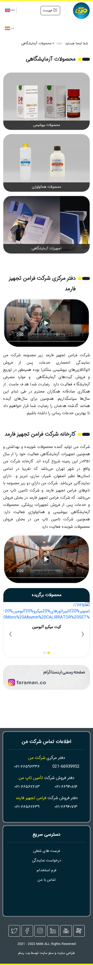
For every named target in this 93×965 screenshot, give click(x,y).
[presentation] (82, 634)
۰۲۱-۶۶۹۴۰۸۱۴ (66, 786)
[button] (48, 652)
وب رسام (24, 953)
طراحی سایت (66, 953)
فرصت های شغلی (46, 851)
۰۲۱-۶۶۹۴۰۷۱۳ (66, 806)
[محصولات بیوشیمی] (46, 101)
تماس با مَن (46, 880)
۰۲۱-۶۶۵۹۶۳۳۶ (27, 766)
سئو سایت (46, 953)
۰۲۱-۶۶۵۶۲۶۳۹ (27, 806)
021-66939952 (66, 766)
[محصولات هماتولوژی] (46, 163)
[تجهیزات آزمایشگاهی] (46, 225)
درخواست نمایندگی (46, 861)
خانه (59, 43)
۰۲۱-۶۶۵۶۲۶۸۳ (27, 786)
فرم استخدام (46, 870)
